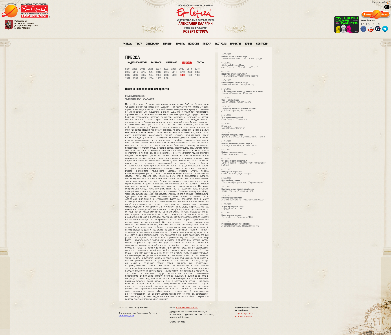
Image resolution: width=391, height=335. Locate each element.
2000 (182, 75)
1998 (197, 75)
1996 (135, 78)
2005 (143, 75)
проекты (235, 43)
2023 (158, 68)
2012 (166, 71)
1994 (151, 78)
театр (138, 43)
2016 (135, 71)
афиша (127, 43)
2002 (166, 75)
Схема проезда (177, 321)
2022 (166, 68)
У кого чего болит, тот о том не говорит (238, 109)
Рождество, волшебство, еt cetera (240, 224)
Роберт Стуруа (195, 31)
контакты (262, 43)
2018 (197, 68)
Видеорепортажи (137, 62)
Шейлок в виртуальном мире (242, 56)
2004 (151, 75)
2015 (143, 71)
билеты (167, 43)
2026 (134, 68)
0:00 (166, 78)
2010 (182, 71)
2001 (174, 75)
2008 (197, 71)
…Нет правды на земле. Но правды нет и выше (242, 91)
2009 (190, 71)
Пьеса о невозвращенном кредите (239, 143)
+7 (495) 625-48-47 (244, 316)
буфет (248, 43)
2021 (173, 68)
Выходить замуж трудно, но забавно (237, 189)
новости (193, 43)
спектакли (152, 43)
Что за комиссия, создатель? (243, 162)
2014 (151, 71)
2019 (189, 68)
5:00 (127, 68)
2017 (127, 71)
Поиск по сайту (379, 2)
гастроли (221, 43)
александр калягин (195, 23)
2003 (158, 75)
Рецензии (187, 62)
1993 (158, 78)
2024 (150, 68)
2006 (135, 75)
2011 (174, 71)
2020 (181, 68)
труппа (180, 43)
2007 (127, 75)
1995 (143, 78)
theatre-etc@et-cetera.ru (187, 307)
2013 (158, 71)
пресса (207, 43)
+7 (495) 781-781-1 (244, 313)
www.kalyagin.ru (126, 315)
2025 (142, 68)
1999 (190, 75)
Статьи (200, 62)
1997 (127, 78)
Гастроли (156, 62)
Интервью (171, 62)
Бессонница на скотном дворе (238, 82)
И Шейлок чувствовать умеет (240, 74)
